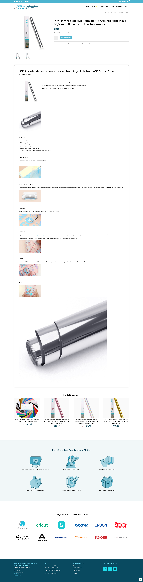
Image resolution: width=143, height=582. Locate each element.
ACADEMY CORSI (103, 7)
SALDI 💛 (94, 7)
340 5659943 (55, 567)
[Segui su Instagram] (105, 569)
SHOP (87, 7)
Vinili (119, 12)
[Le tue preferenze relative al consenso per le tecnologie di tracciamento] (140, 579)
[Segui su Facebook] (110, 569)
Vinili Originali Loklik (125, 12)
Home (106, 12)
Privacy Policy (17, 575)
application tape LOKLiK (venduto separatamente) (44, 235)
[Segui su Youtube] (115, 569)
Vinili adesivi (115, 12)
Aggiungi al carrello (66, 37)
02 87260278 (52, 569)
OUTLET (112, 7)
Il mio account (122, 1)
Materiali (110, 12)
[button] (47, 16)
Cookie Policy (17, 573)
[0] (128, 1)
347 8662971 (57, 570)
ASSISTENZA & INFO (121, 7)
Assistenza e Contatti (22, 1)
